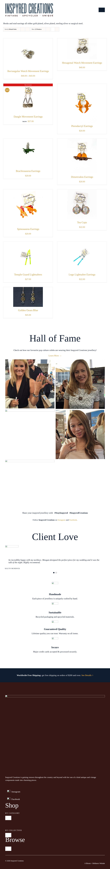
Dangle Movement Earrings (28, 116)
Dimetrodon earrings (82, 177)
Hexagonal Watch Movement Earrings (82, 62)
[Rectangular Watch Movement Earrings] (28, 40)
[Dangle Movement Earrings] (28, 85)
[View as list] (57, 29)
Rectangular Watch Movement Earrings (28, 71)
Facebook (73, 520)
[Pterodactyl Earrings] (82, 85)
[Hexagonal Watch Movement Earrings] (82, 40)
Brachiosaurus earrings (28, 171)
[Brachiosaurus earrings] (28, 140)
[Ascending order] (27, 29)
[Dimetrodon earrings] (82, 140)
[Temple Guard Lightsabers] (28, 243)
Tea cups (82, 222)
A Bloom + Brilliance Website (94, 863)
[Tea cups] (82, 191)
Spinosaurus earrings (28, 229)
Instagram (61, 520)
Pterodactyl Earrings (82, 126)
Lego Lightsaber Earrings (82, 274)
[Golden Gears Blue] (28, 288)
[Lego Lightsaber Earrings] (82, 243)
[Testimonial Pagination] (53, 572)
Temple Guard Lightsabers (28, 274)
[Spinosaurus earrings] (28, 191)
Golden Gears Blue (28, 310)
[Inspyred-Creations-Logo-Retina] (29, 4)
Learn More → (55, 355)
